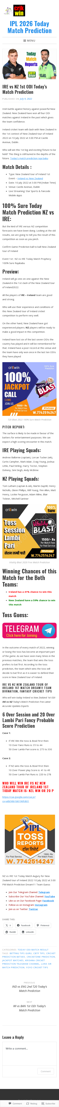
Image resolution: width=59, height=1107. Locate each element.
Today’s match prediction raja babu (29, 158)
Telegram (44, 892)
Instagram (41, 904)
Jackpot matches (13, 960)
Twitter (33, 909)
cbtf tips (39, 953)
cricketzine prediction (41, 956)
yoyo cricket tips (37, 967)
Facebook (48, 900)
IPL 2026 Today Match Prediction (29, 27)
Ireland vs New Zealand (30, 178)
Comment (46, 1071)
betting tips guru (21, 953)
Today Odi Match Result (33, 949)
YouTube (49, 896)
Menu (31, 40)
